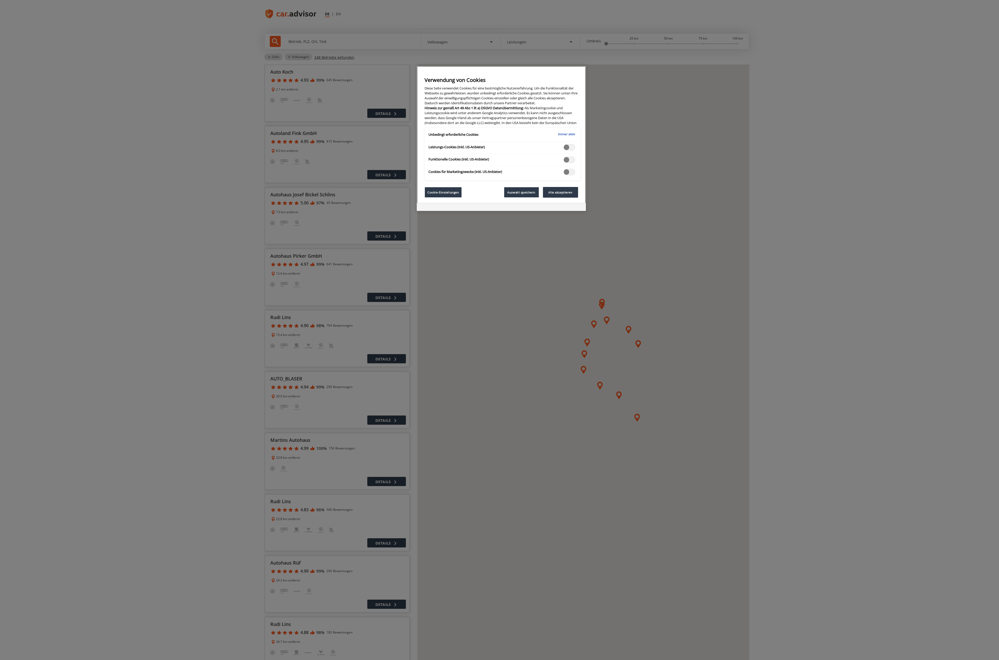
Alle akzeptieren (560, 192)
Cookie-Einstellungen (443, 192)
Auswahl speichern (521, 192)
